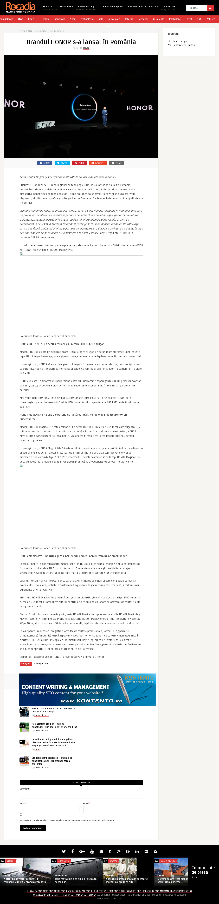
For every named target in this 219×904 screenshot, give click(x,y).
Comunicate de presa (112, 6)
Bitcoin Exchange (177, 41)
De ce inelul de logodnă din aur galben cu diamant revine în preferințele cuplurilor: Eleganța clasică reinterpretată (54, 742)
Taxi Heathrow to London (181, 45)
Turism (107, 26)
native (37, 749)
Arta (101, 19)
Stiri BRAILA (90, 894)
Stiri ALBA (32, 891)
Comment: (25, 788)
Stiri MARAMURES (164, 891)
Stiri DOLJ (119, 891)
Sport (73, 19)
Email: (86, 803)
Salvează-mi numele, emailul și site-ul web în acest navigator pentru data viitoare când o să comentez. (68, 820)
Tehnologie (87, 19)
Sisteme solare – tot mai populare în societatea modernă (177, 881)
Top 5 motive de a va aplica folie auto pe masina (75, 881)
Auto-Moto (114, 19)
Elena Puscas (61, 876)
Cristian (6, 876)
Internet (129, 19)
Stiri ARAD (43, 891)
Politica (211, 19)
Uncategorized (41, 663)
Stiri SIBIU (47, 894)
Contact (153, 6)
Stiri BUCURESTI (94, 891)
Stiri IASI (141, 891)
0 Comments (58, 31)
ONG (199, 19)
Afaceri (143, 19)
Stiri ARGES (55, 891)
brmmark (110, 876)
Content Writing (86, 8)
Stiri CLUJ (108, 891)
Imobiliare (175, 19)
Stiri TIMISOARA (62, 894)
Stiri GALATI (130, 891)
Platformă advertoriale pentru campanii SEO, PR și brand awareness (24, 881)
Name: (23, 803)
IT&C (20, 19)
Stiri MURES (180, 891)
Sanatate (59, 19)
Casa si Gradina (168, 861)
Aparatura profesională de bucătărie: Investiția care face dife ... (127, 881)
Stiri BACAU (67, 891)
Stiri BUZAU (79, 891)
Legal (189, 19)
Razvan (86, 48)
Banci (31, 19)
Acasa (49, 8)
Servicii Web (66, 6)
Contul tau (168, 8)
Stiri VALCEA (77, 894)
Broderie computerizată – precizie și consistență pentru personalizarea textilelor (52, 761)
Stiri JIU (150, 891)
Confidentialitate (136, 6)
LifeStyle (44, 19)
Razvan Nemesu (41, 715)
